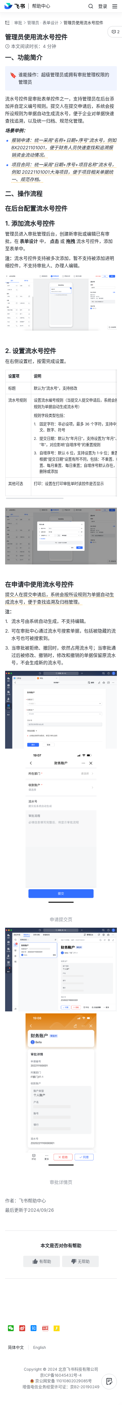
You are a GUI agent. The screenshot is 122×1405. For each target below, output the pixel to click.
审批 (18, 22)
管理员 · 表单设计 (42, 22)
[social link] (13, 1329)
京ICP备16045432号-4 (61, 1375)
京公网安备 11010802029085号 (63, 1381)
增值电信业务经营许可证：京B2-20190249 (61, 1387)
